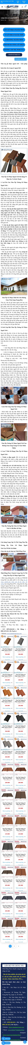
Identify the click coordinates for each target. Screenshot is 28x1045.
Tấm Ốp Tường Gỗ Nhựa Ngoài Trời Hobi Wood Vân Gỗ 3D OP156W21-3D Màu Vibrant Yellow (7, 649)
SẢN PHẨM (11, 20)
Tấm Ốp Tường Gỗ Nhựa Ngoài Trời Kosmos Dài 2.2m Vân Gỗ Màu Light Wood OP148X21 (7, 778)
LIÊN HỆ (18, 2)
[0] (25, 6)
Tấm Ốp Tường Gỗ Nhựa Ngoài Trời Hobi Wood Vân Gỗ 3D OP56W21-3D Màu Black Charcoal (7, 726)
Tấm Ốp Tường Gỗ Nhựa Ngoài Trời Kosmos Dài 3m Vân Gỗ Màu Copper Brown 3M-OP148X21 (20, 880)
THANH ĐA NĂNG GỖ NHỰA (14, 44)
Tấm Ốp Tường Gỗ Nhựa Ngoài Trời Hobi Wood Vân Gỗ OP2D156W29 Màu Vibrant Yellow (7, 701)
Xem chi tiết (7, 659)
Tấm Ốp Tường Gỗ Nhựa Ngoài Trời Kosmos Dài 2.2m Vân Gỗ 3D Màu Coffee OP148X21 (21, 803)
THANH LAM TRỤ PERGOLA (14, 49)
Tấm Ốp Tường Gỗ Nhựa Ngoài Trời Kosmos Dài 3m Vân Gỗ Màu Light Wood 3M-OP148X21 (20, 855)
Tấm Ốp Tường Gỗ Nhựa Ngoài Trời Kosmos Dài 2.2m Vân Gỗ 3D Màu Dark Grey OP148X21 (7, 855)
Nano (9, 979)
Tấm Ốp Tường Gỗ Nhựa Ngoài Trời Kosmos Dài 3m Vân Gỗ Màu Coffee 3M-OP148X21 (7, 880)
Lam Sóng (15, 979)
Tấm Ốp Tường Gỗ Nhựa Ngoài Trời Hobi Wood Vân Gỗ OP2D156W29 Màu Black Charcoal (20, 726)
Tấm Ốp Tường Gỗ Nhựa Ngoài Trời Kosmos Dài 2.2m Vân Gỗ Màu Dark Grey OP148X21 (21, 906)
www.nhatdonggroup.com (14, 633)
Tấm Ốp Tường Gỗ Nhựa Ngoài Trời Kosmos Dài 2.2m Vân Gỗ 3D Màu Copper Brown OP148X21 (7, 829)
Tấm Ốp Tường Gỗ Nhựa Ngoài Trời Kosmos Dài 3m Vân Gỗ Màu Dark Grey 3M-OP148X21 (7, 906)
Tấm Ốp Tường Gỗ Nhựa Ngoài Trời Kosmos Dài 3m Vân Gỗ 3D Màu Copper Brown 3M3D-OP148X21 (20, 932)
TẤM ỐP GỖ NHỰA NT (14, 54)
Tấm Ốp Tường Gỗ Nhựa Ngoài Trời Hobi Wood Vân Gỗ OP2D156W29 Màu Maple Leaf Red (20, 701)
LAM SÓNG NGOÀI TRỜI (14, 40)
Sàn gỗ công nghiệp (9, 974)
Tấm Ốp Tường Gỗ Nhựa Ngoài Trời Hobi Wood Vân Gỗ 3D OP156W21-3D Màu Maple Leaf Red (20, 675)
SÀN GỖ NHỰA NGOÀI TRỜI (14, 30)
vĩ (2, 976)
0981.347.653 (7, 1038)
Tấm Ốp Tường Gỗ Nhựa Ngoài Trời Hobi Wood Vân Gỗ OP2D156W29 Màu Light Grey (7, 752)
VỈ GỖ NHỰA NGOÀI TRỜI (14, 35)
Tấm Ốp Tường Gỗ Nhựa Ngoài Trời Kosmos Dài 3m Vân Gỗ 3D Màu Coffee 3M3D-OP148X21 (7, 932)
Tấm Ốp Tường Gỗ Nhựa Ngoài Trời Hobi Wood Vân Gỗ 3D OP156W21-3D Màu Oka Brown (7, 675)
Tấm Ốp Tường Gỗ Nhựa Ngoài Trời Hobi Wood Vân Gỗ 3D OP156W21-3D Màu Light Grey (20, 649)
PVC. (20, 979)
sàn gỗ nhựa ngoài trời (11, 976)
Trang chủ (24, 2)
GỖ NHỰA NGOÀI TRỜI (21, 20)
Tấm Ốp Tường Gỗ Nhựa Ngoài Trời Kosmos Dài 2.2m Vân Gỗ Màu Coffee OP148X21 (7, 803)
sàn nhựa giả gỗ (14, 582)
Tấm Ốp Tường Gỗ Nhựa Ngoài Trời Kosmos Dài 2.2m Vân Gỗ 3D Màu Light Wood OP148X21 (20, 829)
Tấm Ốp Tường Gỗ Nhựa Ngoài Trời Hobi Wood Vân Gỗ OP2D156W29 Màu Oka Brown (20, 752)
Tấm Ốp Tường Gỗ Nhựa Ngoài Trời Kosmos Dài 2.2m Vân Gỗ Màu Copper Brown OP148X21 (20, 778)
